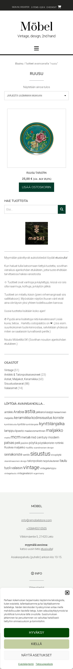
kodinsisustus (41, 418)
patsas (9, 443)
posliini (24, 443)
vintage (31, 467)
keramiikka (22, 418)
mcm (16, 436)
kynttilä (21, 424)
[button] (67, 593)
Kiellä (36, 644)
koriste (58, 418)
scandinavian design (44, 447)
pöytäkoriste (46, 443)
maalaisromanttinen (35, 430)
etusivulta (61, 257)
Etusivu (19, 63)
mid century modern (45, 437)
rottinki (59, 443)
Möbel (36, 27)
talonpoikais (35, 460)
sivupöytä (56, 454)
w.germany (38, 473)
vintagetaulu (10, 473)
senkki (26, 454)
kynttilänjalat (32, 424)
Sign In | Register (20, 7)
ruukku (29, 447)
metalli (25, 437)
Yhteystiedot (36, 587)
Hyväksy (36, 632)
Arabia (18, 412)
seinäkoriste (13, 454)
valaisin (17, 468)
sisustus (40, 453)
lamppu (9, 431)
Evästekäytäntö (26, 664)
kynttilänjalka (52, 423)
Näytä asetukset (36, 655)
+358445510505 (36, 528)
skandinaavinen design (15, 461)
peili (17, 443)
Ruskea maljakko (14, 447)
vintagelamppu (48, 468)
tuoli (7, 468)
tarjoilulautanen (51, 461)
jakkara (40, 412)
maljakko (54, 430)
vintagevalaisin (25, 473)
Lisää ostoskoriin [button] (36, 187)
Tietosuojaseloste (44, 664)
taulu (63, 461)
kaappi (49, 412)
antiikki (8, 412)
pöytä (33, 443)
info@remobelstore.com (36, 520)
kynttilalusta (10, 424)
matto (7, 437)
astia (30, 411)
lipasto (19, 431)
